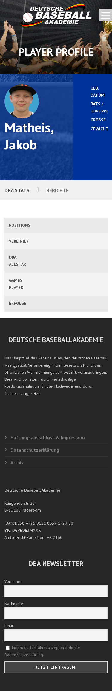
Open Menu (105, 15)
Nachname (13, 603)
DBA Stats (17, 190)
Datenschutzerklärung (34, 450)
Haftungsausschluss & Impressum (47, 437)
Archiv (17, 462)
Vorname (12, 581)
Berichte (57, 190)
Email (9, 625)
